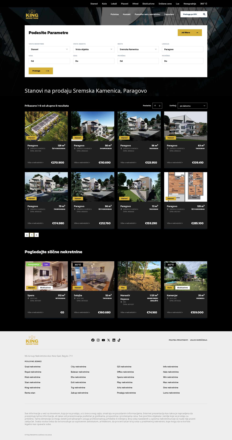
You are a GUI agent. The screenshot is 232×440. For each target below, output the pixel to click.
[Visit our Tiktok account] (119, 340)
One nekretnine (170, 387)
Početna (115, 14)
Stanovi (94, 3)
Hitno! (135, 3)
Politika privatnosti (178, 340)
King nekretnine (32, 387)
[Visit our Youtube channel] (103, 340)
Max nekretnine (170, 382)
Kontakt (126, 14)
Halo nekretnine (171, 371)
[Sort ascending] (155, 105)
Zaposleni (169, 14)
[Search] (204, 14)
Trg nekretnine (78, 387)
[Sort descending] (160, 105)
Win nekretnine (170, 377)
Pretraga (36, 70)
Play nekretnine (125, 382)
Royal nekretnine (33, 371)
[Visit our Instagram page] (98, 340)
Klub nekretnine (32, 377)
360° (202, 3)
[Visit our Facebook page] (93, 340)
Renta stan (30, 392)
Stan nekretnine (32, 382)
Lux (177, 3)
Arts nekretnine (124, 387)
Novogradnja (190, 3)
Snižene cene (165, 3)
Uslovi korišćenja (198, 340)
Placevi (124, 3)
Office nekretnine (125, 371)
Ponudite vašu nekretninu (147, 14)
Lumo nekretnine (171, 392)
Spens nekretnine (125, 377)
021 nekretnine (124, 366)
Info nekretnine (170, 366)
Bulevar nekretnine (80, 371)
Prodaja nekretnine (126, 392)
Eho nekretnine (78, 377)
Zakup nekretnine (79, 392)
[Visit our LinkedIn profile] (113, 340)
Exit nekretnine (78, 382)
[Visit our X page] (108, 340)
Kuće (104, 3)
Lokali (114, 3)
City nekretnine (78, 366)
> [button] (36, 235)
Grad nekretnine (33, 366)
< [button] (27, 235)
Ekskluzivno (148, 3)
